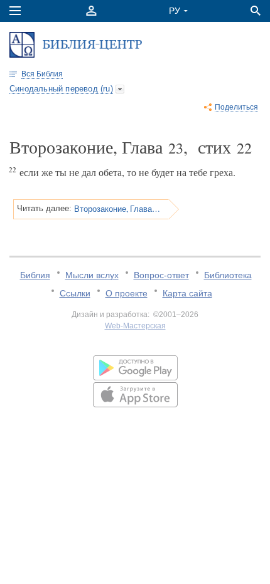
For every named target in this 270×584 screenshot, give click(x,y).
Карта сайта (187, 293)
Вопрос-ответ (161, 275)
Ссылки (75, 293)
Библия (35, 275)
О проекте (126, 293)
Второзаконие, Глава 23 (117, 208)
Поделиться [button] (236, 107)
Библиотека (228, 275)
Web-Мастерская (135, 325)
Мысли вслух (92, 275)
